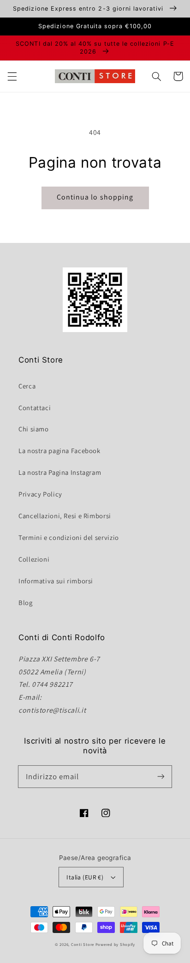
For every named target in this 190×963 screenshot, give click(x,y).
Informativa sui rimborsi (55, 580)
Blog (25, 602)
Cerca (27, 386)
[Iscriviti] (161, 776)
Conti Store (83, 944)
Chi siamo (33, 428)
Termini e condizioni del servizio (68, 537)
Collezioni (33, 559)
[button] (12, 76)
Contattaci (34, 407)
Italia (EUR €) (84, 877)
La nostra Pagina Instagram (59, 472)
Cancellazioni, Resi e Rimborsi (64, 515)
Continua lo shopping (95, 197)
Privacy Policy (40, 494)
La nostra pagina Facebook (59, 450)
